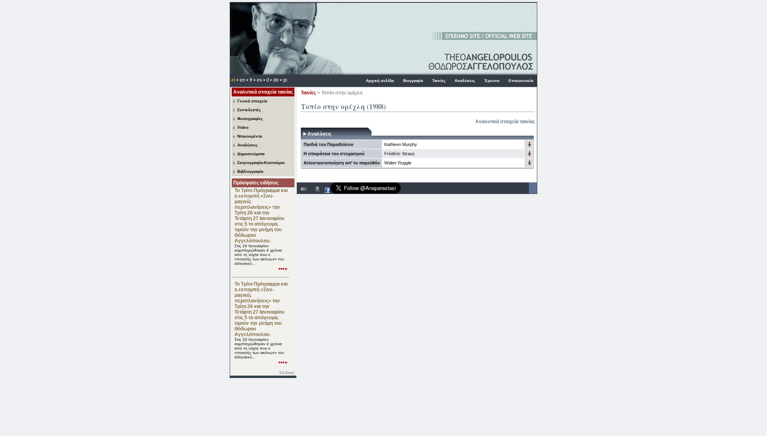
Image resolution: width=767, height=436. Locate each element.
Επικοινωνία (521, 80)
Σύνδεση (286, 372)
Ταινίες (438, 80)
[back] (304, 192)
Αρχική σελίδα (380, 80)
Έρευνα (491, 80)
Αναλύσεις (465, 80)
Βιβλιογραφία (250, 171)
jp (285, 80)
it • (269, 80)
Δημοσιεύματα (250, 154)
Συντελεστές (249, 110)
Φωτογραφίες (250, 118)
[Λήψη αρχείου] (529, 146)
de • (277, 80)
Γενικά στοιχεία (252, 101)
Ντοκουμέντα (249, 136)
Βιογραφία (413, 80)
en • (244, 80)
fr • (252, 80)
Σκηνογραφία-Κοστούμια (260, 162)
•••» (283, 269)
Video (242, 127)
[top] (317, 192)
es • (261, 80)
